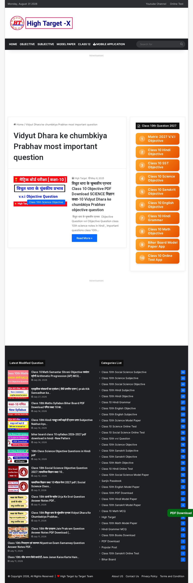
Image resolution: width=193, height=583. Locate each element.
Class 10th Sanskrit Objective (119, 456)
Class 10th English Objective (119, 408)
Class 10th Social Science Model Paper (125, 474)
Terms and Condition (172, 576)
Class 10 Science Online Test (119, 426)
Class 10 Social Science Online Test (123, 432)
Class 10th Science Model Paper (121, 420)
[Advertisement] (96, 84)
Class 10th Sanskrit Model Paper (121, 505)
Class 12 (84, 44)
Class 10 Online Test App (160, 258)
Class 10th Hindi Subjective (118, 390)
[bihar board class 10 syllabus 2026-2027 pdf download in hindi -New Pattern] (18, 439)
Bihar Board (109, 559)
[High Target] (55, 23)
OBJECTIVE (27, 44)
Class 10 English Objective (161, 205)
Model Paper (66, 44)
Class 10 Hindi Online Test (117, 468)
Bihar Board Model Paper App (162, 244)
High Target (81, 178)
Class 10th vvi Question (116, 438)
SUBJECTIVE (46, 44)
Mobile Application (110, 44)
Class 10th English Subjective (119, 414)
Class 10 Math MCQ (114, 511)
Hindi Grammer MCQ (114, 529)
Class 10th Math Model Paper (119, 523)
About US (117, 576)
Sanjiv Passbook (111, 480)
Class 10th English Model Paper (120, 486)
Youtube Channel (156, 3)
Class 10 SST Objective (158, 165)
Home (13, 44)
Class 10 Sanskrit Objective (161, 191)
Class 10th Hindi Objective (117, 396)
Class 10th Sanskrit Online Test (120, 553)
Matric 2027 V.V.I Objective (161, 139)
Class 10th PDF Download (117, 492)
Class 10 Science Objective (161, 178)
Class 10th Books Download (118, 535)
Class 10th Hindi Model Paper (119, 498)
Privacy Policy (149, 576)
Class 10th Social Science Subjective (124, 372)
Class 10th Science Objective (119, 444)
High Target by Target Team (76, 576)
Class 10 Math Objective (159, 231)
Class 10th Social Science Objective (123, 384)
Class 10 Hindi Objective (159, 152)
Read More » (84, 238)
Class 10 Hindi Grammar (159, 218)
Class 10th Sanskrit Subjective (120, 450)
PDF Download (110, 541)
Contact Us (132, 576)
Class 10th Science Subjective (120, 378)
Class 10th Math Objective (117, 462)
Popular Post (109, 547)
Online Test (176, 3)
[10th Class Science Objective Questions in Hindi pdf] (18, 456)
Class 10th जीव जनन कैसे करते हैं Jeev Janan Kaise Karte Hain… (43, 557)
